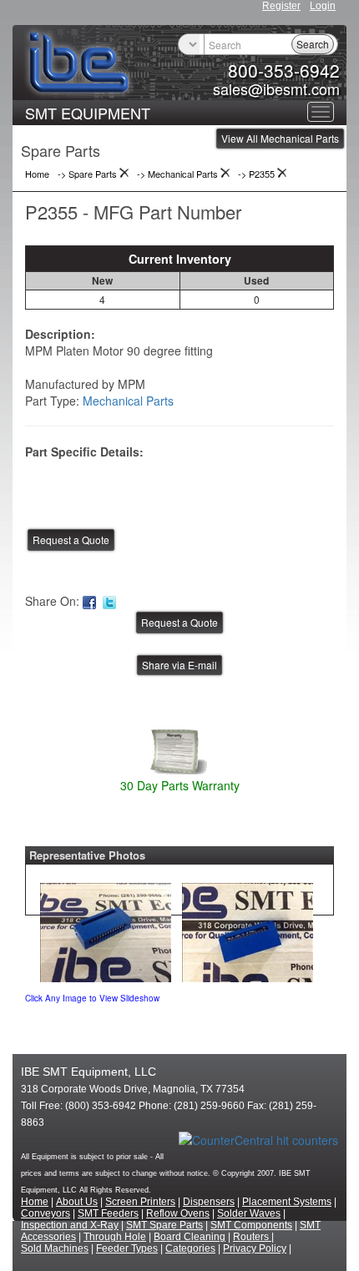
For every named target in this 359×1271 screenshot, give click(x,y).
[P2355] (105, 928)
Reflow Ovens (178, 1213)
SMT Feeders (108, 1213)
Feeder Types (127, 1248)
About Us (77, 1202)
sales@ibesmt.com (276, 88)
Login (323, 6)
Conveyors (45, 1213)
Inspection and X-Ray (70, 1225)
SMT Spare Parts (164, 1225)
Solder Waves (249, 1213)
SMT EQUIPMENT (87, 113)
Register (281, 6)
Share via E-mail (179, 665)
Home (34, 1202)
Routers (252, 1237)
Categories (190, 1248)
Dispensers (209, 1202)
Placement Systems (286, 1202)
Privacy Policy (254, 1248)
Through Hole (114, 1237)
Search (312, 44)
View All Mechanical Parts (280, 138)
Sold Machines (54, 1248)
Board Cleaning (189, 1237)
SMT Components (251, 1225)
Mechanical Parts (128, 400)
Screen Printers (140, 1202)
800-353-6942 (284, 70)
